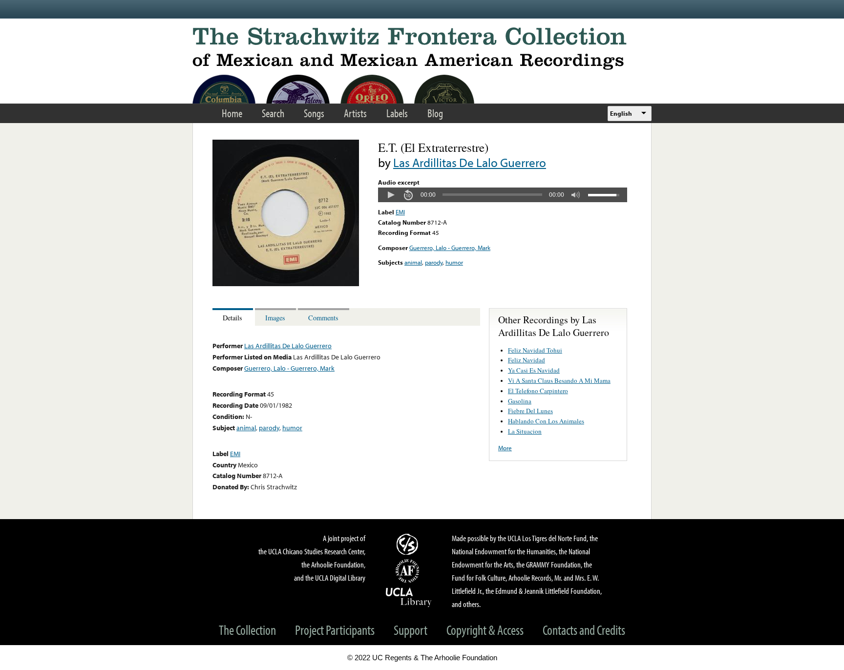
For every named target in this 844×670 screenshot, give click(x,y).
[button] (391, 195)
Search (273, 113)
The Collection (247, 629)
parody (434, 262)
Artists (355, 113)
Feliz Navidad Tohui (535, 350)
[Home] (422, 48)
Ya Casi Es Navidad (534, 370)
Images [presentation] (275, 317)
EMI (400, 212)
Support (410, 629)
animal (413, 262)
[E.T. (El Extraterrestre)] (285, 284)
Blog (435, 113)
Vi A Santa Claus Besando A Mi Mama (559, 380)
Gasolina (519, 401)
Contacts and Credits (584, 629)
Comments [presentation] (323, 317)
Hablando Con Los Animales (546, 421)
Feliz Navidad (526, 360)
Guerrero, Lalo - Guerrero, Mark (449, 247)
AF (409, 571)
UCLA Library (409, 596)
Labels (397, 113)
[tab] (233, 317)
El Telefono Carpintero (538, 390)
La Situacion (525, 431)
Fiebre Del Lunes (530, 410)
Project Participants (335, 629)
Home (232, 113)
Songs (314, 113)
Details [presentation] (232, 317)
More (505, 448)
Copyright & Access (485, 629)
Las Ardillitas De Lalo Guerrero (469, 162)
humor (454, 262)
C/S (409, 544)
